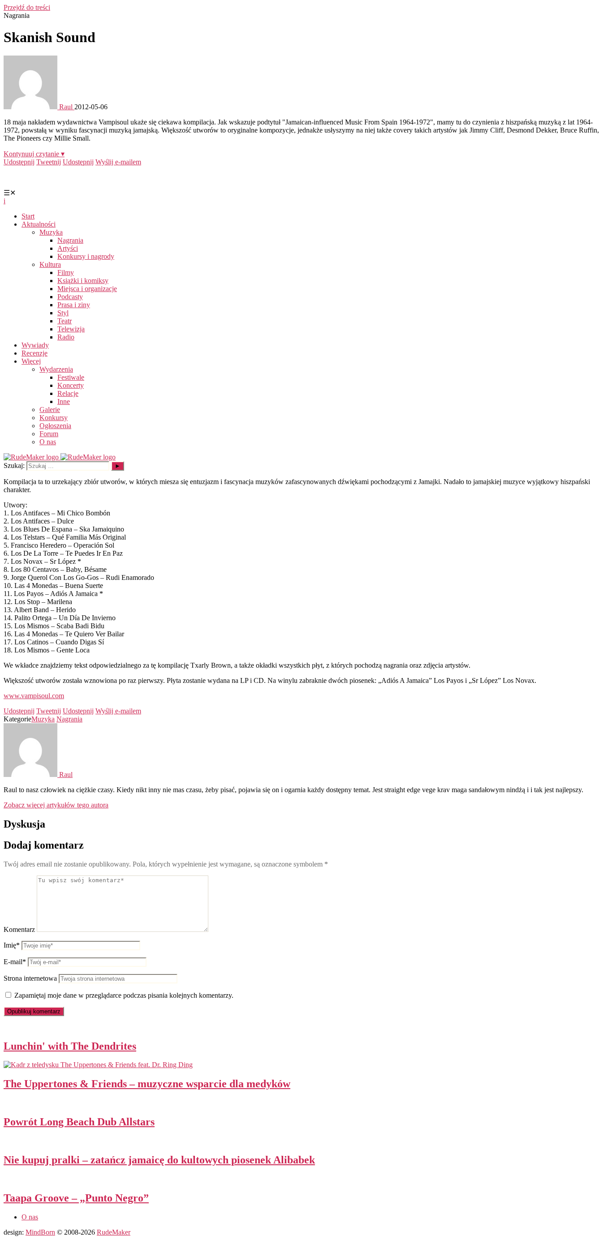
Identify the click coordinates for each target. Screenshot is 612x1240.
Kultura (50, 264)
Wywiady (35, 345)
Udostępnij (19, 162)
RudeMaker (113, 1232)
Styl (63, 313)
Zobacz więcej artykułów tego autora (56, 805)
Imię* (12, 945)
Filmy (65, 272)
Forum (48, 434)
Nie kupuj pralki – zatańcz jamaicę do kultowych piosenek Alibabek (159, 1160)
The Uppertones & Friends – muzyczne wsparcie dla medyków (147, 1084)
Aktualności (39, 224)
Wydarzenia (56, 369)
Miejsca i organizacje (87, 288)
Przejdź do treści (27, 7)
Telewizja (71, 329)
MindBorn (40, 1232)
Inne (63, 401)
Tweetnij (48, 162)
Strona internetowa (30, 978)
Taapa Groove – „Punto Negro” (76, 1198)
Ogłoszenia (55, 425)
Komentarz (19, 929)
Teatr (64, 321)
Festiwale (70, 377)
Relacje (67, 393)
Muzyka (51, 232)
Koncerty (70, 385)
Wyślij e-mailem (118, 162)
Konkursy (53, 417)
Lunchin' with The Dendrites (70, 1046)
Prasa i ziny (73, 305)
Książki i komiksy (82, 280)
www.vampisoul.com (34, 695)
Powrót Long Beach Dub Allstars (79, 1122)
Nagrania (70, 240)
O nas (47, 442)
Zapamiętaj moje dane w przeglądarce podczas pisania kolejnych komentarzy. (123, 995)
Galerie (49, 409)
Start (28, 216)
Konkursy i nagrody (85, 256)
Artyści (67, 248)
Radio (65, 337)
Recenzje (34, 353)
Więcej (31, 361)
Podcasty (70, 296)
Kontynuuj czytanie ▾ (34, 154)
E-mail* (15, 961)
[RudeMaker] (60, 457)
